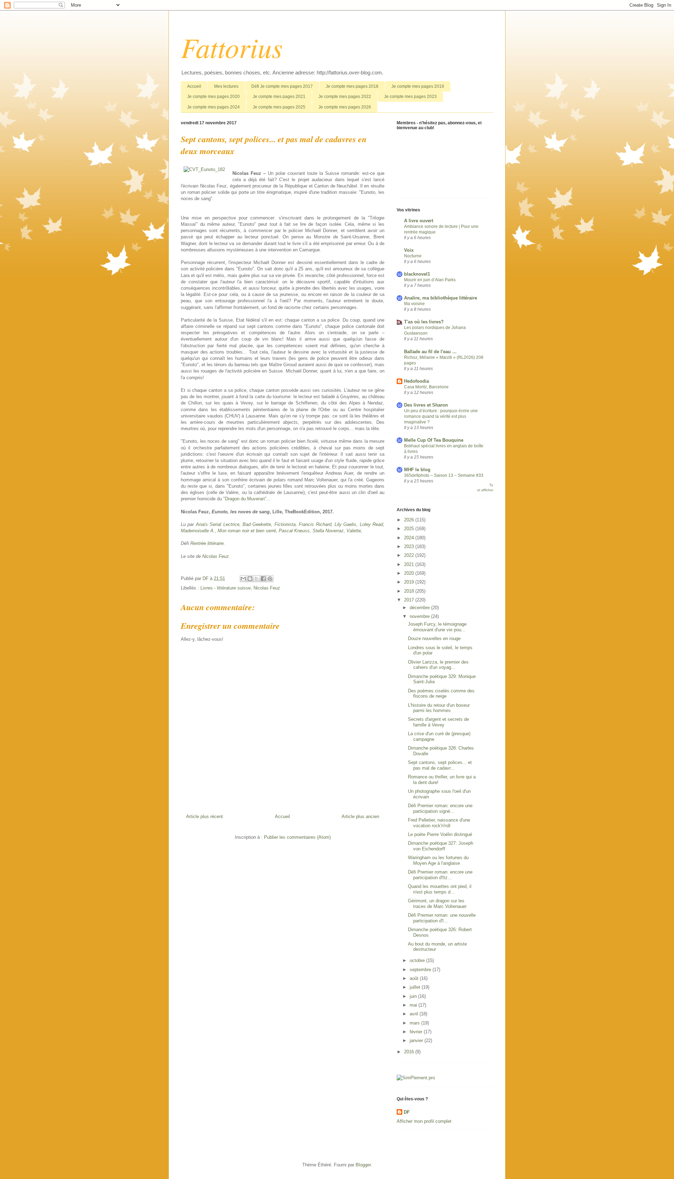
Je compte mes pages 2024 (213, 107)
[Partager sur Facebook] (263, 578)
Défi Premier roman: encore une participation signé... (440, 808)
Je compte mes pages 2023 (410, 96)
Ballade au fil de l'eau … (430, 351)
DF (407, 1112)
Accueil (194, 86)
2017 (409, 599)
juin (414, 996)
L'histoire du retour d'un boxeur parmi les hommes (439, 708)
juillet (416, 987)
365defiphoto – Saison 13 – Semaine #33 (443, 475)
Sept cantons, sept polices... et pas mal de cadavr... (440, 765)
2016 (409, 1051)
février (417, 1031)
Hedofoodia (416, 381)
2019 (409, 582)
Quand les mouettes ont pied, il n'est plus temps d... (439, 889)
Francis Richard (315, 524)
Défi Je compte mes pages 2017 (282, 86)
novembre (420, 616)
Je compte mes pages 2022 (344, 96)
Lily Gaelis (345, 524)
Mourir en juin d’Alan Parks (430, 279)
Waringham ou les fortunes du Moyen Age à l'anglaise (438, 860)
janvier (417, 1040)
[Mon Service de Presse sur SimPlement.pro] (416, 1077)
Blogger (363, 1164)
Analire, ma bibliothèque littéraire (440, 298)
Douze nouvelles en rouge (434, 638)
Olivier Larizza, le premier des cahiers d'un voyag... (438, 664)
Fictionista (285, 524)
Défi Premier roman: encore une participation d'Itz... (440, 874)
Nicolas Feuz (215, 556)
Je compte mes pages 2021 (279, 96)
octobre (418, 960)
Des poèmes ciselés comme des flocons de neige (441, 693)
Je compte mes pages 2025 (279, 107)
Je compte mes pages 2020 (213, 96)
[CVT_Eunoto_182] (204, 170)
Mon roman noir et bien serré (247, 530)
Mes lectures (226, 86)
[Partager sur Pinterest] (269, 578)
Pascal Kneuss (294, 530)
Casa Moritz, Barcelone (426, 386)
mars (415, 1023)
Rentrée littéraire (207, 543)
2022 (409, 555)
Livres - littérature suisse (225, 588)
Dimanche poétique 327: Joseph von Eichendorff (440, 846)
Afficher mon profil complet (424, 1121)
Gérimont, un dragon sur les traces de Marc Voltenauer (437, 903)
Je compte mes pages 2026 (344, 107)
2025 (409, 528)
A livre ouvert (418, 220)
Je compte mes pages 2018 (352, 86)
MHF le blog (417, 469)
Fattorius (232, 47)
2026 (409, 519)
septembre (421, 969)
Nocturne (413, 255)
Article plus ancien (360, 816)
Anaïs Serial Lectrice (217, 524)
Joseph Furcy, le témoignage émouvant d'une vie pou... (437, 626)
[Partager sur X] (256, 578)
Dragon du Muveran (245, 498)
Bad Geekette (257, 524)
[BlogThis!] (249, 578)
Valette (353, 530)
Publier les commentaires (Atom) (297, 837)
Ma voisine (414, 303)
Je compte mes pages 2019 (417, 86)
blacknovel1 (417, 274)
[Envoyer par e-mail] (243, 578)
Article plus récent (204, 816)
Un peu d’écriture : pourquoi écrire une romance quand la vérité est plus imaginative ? (441, 416)
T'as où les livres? (424, 321)
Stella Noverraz (328, 530)
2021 (409, 564)
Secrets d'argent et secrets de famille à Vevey (438, 722)
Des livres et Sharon (426, 405)
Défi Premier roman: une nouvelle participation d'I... (442, 918)
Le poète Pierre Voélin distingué (440, 834)
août (415, 978)
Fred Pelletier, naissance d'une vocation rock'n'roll (439, 822)
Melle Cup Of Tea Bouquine (433, 440)
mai (414, 1005)
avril (414, 1013)
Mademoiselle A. (198, 530)
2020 (409, 573)
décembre (420, 607)
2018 (409, 591)
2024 (409, 537)
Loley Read (371, 524)
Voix (409, 250)
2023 (409, 546)
